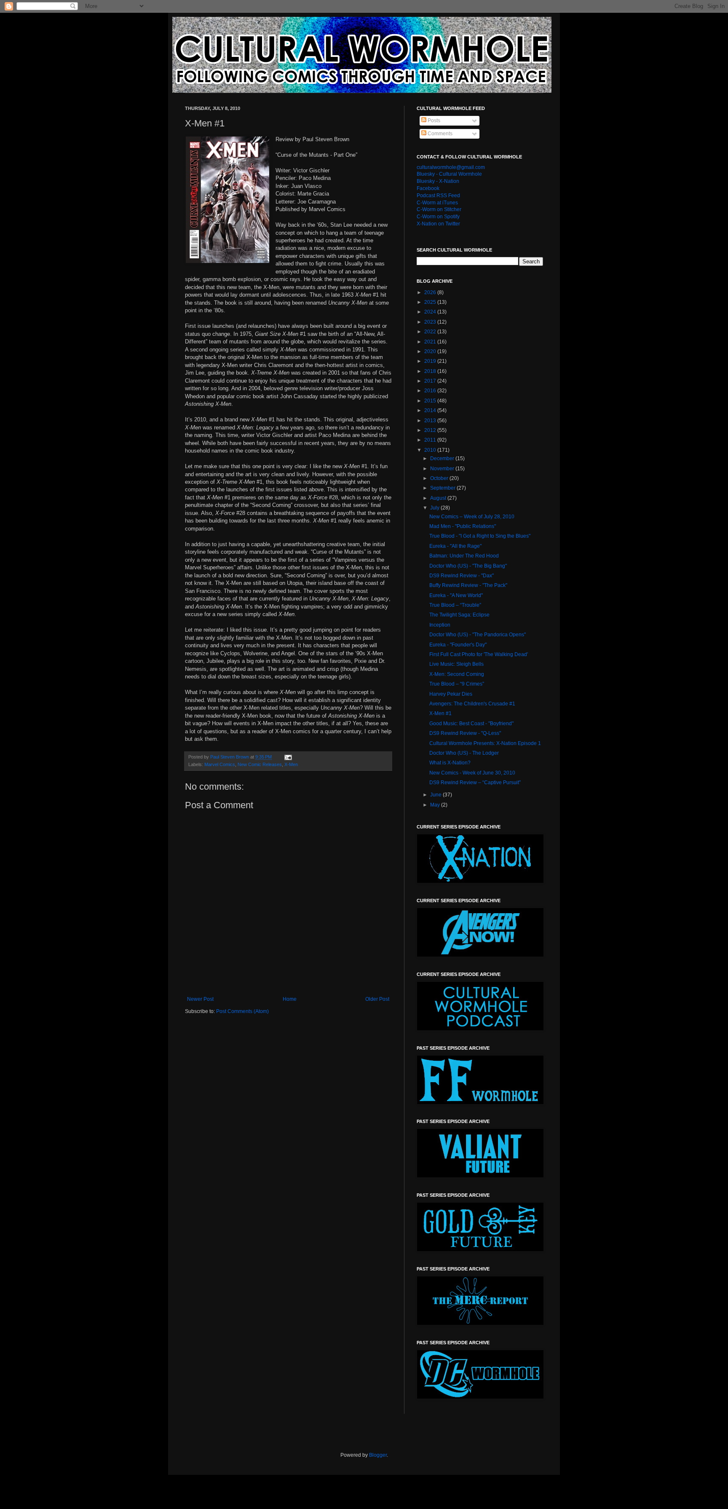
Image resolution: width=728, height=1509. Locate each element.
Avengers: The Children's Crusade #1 (472, 704)
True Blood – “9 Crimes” (456, 684)
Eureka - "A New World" (456, 595)
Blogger (378, 1455)
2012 (430, 430)
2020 (430, 351)
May (435, 805)
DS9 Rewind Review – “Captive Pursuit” (475, 782)
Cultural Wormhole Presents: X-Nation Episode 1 (485, 743)
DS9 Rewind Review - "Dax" (461, 576)
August (438, 498)
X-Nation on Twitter (438, 224)
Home (290, 999)
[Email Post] (287, 756)
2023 (430, 322)
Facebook (428, 188)
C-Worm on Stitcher (439, 209)
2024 (430, 312)
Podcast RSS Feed (438, 195)
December (442, 458)
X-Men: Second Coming (456, 674)
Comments (439, 134)
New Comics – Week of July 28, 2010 (471, 517)
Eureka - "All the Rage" (455, 546)
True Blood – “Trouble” (455, 605)
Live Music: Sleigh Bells (456, 664)
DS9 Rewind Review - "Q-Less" (465, 733)
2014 (430, 410)
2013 (430, 420)
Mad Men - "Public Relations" (462, 526)
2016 (430, 391)
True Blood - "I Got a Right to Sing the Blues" (479, 536)
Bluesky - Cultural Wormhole (449, 174)
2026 (430, 292)
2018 (430, 371)
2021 (430, 342)
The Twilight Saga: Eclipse (459, 615)
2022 (430, 332)
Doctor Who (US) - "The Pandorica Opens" (477, 635)
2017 (430, 381)
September (443, 488)
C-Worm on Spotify (438, 217)
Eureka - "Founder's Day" (458, 645)
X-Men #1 (440, 713)
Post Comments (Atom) (242, 1011)
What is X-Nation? (450, 763)
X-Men (291, 764)
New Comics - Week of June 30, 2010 (472, 773)
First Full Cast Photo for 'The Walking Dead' (478, 654)
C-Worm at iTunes (437, 203)
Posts (433, 120)
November (442, 469)
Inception (439, 625)
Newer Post (200, 999)
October (440, 478)
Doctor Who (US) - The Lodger (464, 753)
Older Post (377, 999)
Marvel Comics (219, 764)
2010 (430, 450)
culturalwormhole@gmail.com (451, 167)
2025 (430, 302)
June (436, 795)
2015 (430, 401)
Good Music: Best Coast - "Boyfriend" (471, 723)
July (435, 508)
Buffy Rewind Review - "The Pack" (468, 585)
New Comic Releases (260, 764)
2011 (430, 440)
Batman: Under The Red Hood (464, 556)
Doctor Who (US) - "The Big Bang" (468, 566)
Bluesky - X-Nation (438, 181)
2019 (430, 361)
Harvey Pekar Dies (450, 694)
